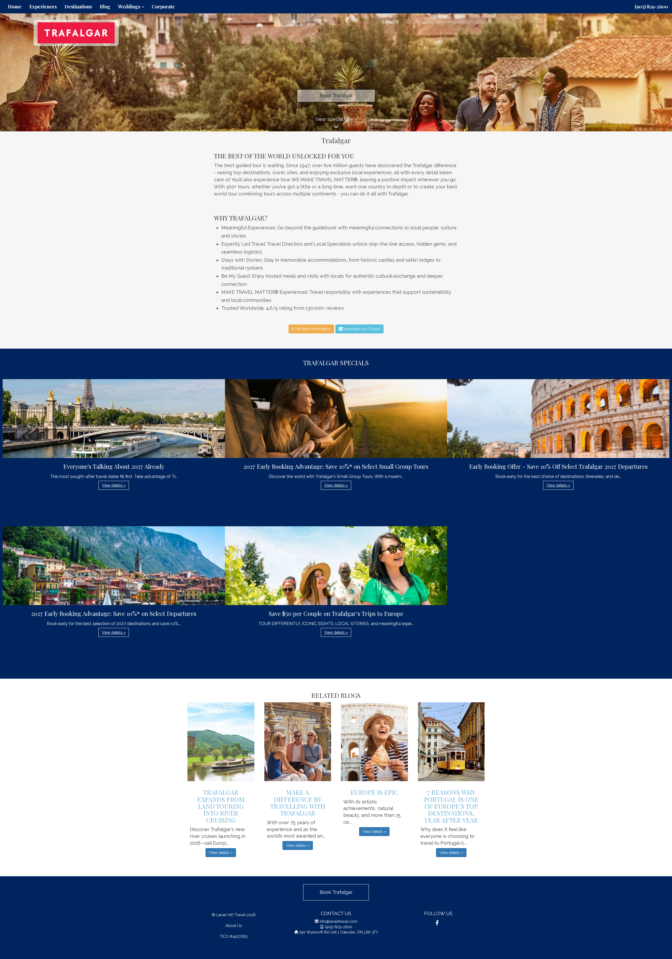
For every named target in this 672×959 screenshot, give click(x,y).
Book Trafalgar (336, 95)
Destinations (78, 6)
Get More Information (312, 329)
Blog (105, 6)
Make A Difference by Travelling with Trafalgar (297, 802)
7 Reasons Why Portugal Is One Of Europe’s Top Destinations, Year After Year (451, 806)
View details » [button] (113, 485)
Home (15, 6)
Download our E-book (361, 329)
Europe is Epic (374, 792)
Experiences (43, 6)
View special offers (336, 119)
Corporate (163, 6)
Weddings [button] (129, 6)
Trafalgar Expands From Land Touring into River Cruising (221, 806)
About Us (233, 925)
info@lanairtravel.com (338, 921)
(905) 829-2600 (651, 6)
